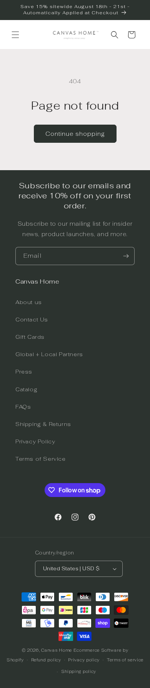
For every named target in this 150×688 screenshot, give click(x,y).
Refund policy (46, 660)
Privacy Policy (35, 441)
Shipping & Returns (43, 424)
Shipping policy (79, 671)
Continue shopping (75, 133)
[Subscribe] (125, 256)
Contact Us (31, 319)
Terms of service (125, 660)
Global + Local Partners (49, 354)
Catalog (26, 389)
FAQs (23, 406)
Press (23, 371)
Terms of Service (40, 458)
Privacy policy (84, 660)
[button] (15, 34)
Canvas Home (56, 650)
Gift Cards (30, 336)
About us (28, 302)
